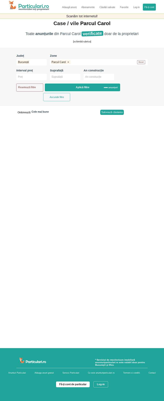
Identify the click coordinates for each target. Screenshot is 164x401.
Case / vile (66, 23)
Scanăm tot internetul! (82, 16)
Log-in (101, 384)
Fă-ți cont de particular (72, 384)
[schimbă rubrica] (82, 41)
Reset (141, 62)
